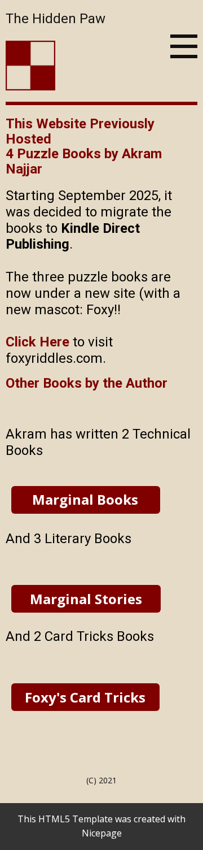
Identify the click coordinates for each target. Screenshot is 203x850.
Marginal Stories (86, 598)
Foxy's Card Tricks (85, 697)
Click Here (37, 342)
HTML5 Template (75, 819)
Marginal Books (85, 499)
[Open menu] (183, 46)
